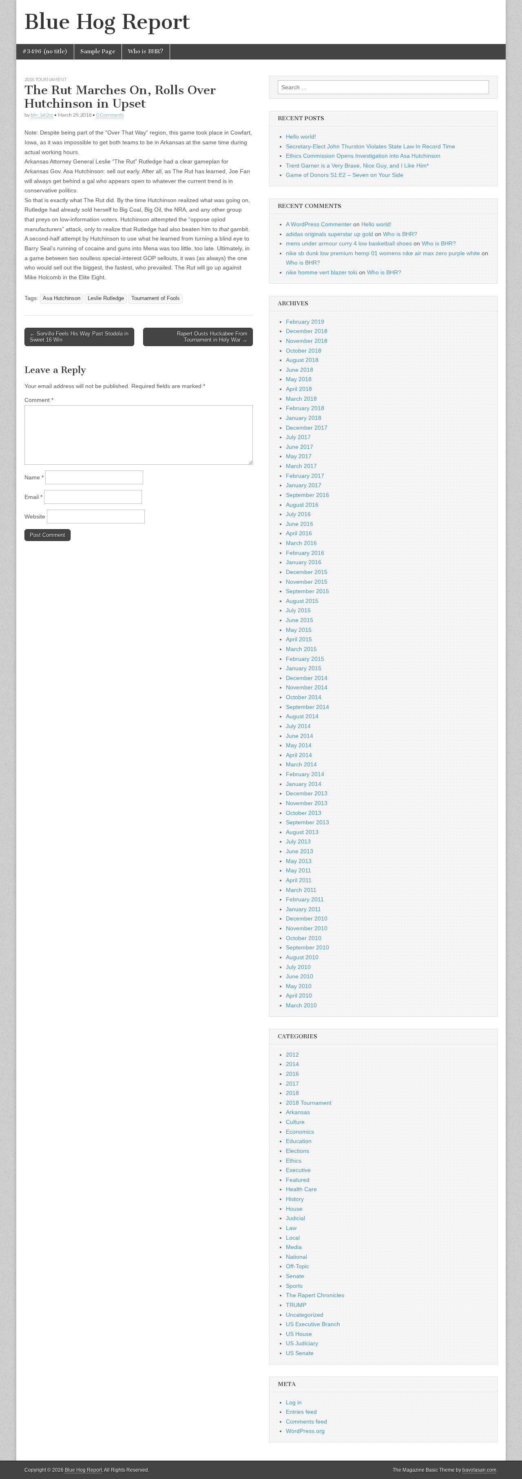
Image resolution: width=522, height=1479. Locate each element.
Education (299, 1141)
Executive (298, 1170)
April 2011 (299, 880)
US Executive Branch (313, 1324)
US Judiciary (302, 1343)
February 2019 (305, 321)
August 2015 (302, 601)
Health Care (301, 1189)
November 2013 (306, 803)
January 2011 (303, 909)
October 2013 (303, 813)
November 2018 (306, 341)
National (296, 1257)
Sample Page (97, 51)
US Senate (300, 1353)
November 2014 (306, 687)
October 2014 (303, 697)
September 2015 (307, 591)
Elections (297, 1151)
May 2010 (299, 986)
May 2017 (299, 456)
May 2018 (299, 379)
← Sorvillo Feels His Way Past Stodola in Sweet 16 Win (79, 337)
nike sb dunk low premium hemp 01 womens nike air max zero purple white (383, 253)
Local (293, 1237)
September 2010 (307, 947)
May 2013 (299, 861)
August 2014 (302, 716)
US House (299, 1334)
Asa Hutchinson (61, 298)
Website (34, 516)
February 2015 (305, 659)
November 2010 (306, 928)
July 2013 (298, 841)
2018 (292, 1093)
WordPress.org (305, 1431)
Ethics (293, 1160)
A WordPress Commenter (319, 224)
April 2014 (299, 755)
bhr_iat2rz (42, 115)
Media (294, 1247)
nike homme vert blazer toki (321, 272)
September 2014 (307, 707)
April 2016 (299, 533)
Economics (300, 1131)
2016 (292, 1074)
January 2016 (303, 562)
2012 (292, 1054)
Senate (295, 1276)
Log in (294, 1402)
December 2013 (306, 793)
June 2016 (299, 524)
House (294, 1208)
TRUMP (296, 1305)
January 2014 (303, 784)
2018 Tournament (45, 79)
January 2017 (303, 485)
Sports (294, 1286)
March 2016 (301, 543)
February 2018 (305, 408)
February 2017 (305, 475)
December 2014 (306, 678)
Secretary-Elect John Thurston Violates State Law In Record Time (370, 146)
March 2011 (301, 890)
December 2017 (306, 427)
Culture (295, 1122)
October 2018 (303, 350)
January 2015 (303, 668)
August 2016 (302, 504)
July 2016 (298, 514)
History (295, 1199)
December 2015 (306, 572)
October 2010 (303, 938)
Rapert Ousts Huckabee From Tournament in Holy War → (212, 337)
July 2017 (298, 437)
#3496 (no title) (45, 51)
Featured (298, 1180)
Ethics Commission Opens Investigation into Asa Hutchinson (363, 155)
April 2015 (299, 639)
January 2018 (303, 418)
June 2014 (299, 736)
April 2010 (299, 995)
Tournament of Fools (155, 298)
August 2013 (302, 832)
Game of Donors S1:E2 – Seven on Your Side (344, 175)
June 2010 (299, 976)
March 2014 (301, 764)
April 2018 (299, 389)
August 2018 (302, 360)
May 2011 (298, 870)
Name (34, 477)
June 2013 (299, 851)
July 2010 (298, 967)
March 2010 (301, 1005)
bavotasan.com (479, 1470)
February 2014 (305, 774)
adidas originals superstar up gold (329, 234)
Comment (38, 400)
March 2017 (301, 466)
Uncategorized (304, 1314)
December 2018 (306, 331)
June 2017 (299, 447)
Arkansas (298, 1112)
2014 (292, 1064)
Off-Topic (297, 1266)
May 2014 (299, 745)
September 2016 (307, 495)
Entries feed (301, 1411)
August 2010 (302, 957)
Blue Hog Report (107, 21)
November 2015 (306, 581)
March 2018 (301, 398)
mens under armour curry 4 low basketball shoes (349, 243)
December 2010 (306, 918)
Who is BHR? (146, 51)
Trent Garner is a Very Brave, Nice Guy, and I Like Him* (357, 165)
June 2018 (299, 369)
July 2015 (298, 610)
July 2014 (298, 726)
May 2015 (299, 630)
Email (33, 497)
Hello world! (301, 136)
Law (291, 1228)
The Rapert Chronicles (315, 1295)
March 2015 (301, 649)
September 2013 (307, 822)
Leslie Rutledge (106, 298)
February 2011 (305, 899)
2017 (292, 1083)
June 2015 (299, 620)
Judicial (295, 1218)
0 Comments (110, 115)
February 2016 (305, 553)
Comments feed (306, 1421)
